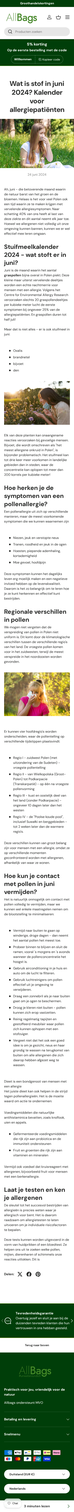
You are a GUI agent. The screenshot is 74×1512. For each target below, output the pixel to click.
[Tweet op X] (19, 1274)
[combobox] (37, 31)
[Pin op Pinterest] (38, 1274)
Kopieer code (51, 59)
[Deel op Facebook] (29, 1274)
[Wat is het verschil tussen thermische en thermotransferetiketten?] (68, 1506)
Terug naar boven (37, 1345)
